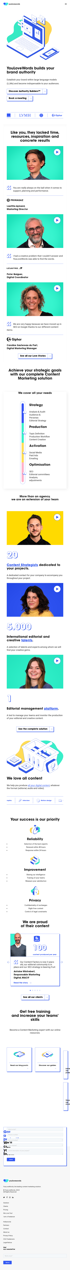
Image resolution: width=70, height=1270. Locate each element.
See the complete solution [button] (32, 729)
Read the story (21, 983)
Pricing (5, 1210)
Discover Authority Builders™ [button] (24, 91)
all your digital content (39, 785)
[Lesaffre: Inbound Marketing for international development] (16, 268)
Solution (6, 1203)
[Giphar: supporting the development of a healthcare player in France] (16, 339)
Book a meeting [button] (17, 98)
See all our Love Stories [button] (33, 356)
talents (26, 640)
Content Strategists (22, 565)
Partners (6, 1225)
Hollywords (7, 1222)
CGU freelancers (9, 1239)
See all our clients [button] (33, 997)
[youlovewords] (12, 4)
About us (6, 1232)
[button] (66, 4)
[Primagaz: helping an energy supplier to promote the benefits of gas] (16, 200)
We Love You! (7, 1213)
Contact (6, 1229)
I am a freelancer (9, 1217)
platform (51, 708)
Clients (5, 1206)
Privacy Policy (8, 1235)
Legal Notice (7, 1242)
